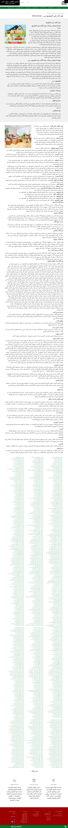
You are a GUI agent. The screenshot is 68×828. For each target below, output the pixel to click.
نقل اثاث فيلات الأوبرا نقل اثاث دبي (18, 637)
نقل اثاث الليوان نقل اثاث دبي (57, 600)
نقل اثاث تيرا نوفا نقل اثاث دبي (19, 681)
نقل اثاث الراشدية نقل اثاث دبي (19, 653)
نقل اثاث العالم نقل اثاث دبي (57, 699)
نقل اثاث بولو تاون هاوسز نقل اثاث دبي (56, 690)
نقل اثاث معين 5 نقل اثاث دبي (57, 604)
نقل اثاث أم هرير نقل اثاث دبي (57, 525)
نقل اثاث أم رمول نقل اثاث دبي (57, 703)
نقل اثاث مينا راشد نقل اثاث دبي (19, 614)
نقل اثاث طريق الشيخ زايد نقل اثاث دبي (37, 667)
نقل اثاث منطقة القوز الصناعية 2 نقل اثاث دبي (36, 477)
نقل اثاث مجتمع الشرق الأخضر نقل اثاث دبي (36, 572)
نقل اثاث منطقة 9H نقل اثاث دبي (57, 532)
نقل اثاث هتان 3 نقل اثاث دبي (38, 576)
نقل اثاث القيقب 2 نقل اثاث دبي (57, 605)
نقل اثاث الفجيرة (24, 822)
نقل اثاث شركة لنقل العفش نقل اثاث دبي (55, 727)
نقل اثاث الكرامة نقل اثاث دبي (57, 595)
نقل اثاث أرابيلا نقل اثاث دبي (57, 499)
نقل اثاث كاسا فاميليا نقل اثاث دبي (57, 518)
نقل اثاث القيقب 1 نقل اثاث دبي (38, 605)
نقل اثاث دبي (59, 7)
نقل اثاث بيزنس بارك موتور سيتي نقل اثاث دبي (35, 513)
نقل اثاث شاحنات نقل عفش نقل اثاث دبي (36, 749)
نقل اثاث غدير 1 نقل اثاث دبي (57, 564)
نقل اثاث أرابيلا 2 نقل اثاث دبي (38, 500)
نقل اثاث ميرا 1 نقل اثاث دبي (57, 614)
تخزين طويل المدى (47, 813)
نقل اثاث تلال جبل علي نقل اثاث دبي (18, 582)
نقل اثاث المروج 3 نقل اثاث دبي (19, 686)
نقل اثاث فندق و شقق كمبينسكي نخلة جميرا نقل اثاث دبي (34, 596)
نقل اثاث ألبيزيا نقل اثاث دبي (57, 493)
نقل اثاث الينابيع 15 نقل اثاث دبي (38, 694)
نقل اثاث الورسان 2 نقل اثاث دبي (18, 491)
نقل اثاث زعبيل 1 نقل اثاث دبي (57, 714)
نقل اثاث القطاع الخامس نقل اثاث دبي (56, 664)
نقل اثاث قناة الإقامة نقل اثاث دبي (37, 517)
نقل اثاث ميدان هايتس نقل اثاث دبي (18, 612)
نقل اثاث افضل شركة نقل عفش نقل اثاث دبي (16, 722)
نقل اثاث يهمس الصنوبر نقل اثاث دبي (37, 713)
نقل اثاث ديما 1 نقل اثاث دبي (38, 527)
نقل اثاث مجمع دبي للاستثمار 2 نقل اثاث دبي (55, 541)
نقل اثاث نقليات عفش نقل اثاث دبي (18, 755)
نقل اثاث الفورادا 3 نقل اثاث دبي (38, 495)
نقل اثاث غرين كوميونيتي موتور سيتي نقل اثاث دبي (16, 573)
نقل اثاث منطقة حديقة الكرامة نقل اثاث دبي (17, 596)
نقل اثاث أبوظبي (43, 7)
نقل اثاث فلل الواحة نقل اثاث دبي (38, 489)
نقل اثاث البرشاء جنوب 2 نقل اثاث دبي (37, 466)
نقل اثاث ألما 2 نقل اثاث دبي (38, 494)
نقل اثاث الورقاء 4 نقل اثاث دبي (38, 490)
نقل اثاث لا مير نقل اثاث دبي (38, 598)
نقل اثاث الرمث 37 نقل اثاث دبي (38, 480)
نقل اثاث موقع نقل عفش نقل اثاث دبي (37, 759)
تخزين (49, 811)
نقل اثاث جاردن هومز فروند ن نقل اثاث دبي (36, 563)
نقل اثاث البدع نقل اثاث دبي (19, 462)
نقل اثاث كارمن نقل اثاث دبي (19, 518)
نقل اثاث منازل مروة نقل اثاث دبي (18, 608)
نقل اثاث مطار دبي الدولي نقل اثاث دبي (37, 540)
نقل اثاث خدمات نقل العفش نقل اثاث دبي (17, 731)
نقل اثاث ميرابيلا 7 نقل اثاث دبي (57, 621)
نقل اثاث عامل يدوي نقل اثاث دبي (57, 763)
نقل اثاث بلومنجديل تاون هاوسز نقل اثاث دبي (55, 508)
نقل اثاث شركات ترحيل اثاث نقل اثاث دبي (36, 754)
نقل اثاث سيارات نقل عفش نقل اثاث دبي (17, 723)
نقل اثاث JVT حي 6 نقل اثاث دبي (38, 594)
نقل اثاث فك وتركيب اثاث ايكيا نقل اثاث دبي (55, 754)
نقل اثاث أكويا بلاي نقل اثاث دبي (19, 461)
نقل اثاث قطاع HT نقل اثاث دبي (19, 663)
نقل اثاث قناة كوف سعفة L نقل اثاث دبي (17, 517)
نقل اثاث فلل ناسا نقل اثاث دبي (57, 632)
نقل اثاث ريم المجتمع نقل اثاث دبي (18, 654)
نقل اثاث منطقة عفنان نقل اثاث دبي (18, 459)
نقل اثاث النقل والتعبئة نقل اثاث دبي (56, 767)
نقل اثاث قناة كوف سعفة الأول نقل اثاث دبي (17, 516)
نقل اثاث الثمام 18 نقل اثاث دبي (38, 486)
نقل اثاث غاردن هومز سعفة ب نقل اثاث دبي (36, 558)
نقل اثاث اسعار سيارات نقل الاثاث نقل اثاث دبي (54, 759)
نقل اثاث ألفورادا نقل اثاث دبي (19, 495)
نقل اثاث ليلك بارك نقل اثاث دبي (57, 599)
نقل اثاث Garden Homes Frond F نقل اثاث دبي (55, 559)
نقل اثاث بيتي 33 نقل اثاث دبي (57, 507)
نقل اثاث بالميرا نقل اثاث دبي (38, 641)
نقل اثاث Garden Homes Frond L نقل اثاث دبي (55, 562)
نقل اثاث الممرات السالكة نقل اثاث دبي (37, 554)
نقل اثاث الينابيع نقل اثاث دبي (19, 609)
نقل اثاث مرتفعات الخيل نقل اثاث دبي (18, 471)
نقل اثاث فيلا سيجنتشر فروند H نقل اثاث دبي (55, 672)
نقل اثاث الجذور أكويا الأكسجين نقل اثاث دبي (36, 691)
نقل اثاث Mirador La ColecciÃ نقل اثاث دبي (55, 622)
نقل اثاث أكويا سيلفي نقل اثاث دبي (37, 461)
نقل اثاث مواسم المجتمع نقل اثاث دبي (18, 662)
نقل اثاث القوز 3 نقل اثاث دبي (57, 476)
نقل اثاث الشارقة (51, 7)
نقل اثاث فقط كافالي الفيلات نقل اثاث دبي (36, 589)
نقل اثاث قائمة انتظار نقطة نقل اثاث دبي (36, 649)
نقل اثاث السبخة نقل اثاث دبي (19, 484)
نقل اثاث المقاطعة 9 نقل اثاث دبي (37, 532)
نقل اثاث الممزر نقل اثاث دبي (38, 472)
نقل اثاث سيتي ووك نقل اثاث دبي (57, 522)
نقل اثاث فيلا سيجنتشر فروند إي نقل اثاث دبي (55, 671)
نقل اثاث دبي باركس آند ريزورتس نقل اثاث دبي (16, 545)
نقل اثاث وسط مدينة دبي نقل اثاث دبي (37, 512)
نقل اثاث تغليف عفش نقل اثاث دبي (18, 742)
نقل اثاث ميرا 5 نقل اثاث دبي (19, 617)
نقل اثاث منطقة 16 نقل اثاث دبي (57, 531)
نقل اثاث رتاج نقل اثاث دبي (39, 655)
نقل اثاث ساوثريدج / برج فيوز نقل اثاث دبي (17, 678)
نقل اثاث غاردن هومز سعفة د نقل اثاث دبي (17, 559)
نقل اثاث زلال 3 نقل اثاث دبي (38, 718)
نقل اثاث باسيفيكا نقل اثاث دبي (19, 640)
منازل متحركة (36, 811)
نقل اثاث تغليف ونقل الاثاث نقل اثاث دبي (36, 758)
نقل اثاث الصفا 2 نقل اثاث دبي (57, 484)
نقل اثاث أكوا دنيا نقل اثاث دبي (19, 499)
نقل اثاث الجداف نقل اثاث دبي (38, 468)
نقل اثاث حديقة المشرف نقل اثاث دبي (18, 631)
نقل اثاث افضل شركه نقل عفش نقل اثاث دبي (36, 728)
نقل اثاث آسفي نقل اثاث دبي (38, 658)
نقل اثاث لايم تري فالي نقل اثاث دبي (18, 600)
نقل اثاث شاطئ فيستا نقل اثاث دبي (18, 508)
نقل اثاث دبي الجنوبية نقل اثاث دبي (37, 581)
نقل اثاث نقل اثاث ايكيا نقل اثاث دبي (56, 728)
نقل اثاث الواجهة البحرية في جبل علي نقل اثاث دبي (35, 710)
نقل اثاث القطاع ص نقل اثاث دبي (57, 663)
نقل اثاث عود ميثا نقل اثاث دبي (19, 498)
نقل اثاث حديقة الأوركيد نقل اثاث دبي (56, 637)
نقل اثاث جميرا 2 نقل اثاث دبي (38, 585)
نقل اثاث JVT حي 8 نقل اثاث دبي (18, 595)
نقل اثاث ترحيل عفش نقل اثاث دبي (18, 746)
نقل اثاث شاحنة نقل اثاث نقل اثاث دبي (18, 750)
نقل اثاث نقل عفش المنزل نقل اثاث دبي (56, 746)
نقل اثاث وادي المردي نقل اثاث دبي (56, 709)
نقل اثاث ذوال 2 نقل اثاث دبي (19, 718)
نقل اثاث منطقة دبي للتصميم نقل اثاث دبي (55, 536)
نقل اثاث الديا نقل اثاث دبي (39, 681)
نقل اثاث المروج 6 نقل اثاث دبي (19, 687)
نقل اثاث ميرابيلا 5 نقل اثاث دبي (19, 621)
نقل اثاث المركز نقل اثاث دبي (57, 681)
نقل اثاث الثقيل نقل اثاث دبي (57, 646)
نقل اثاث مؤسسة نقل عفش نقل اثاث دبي (17, 737)
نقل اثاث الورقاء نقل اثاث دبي (57, 490)
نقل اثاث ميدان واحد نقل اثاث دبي (37, 612)
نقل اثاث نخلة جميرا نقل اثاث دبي (18, 690)
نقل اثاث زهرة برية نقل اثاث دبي (19, 714)
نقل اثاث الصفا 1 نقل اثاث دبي (38, 484)
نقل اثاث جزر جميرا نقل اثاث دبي (57, 586)
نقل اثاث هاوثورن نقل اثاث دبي (57, 576)
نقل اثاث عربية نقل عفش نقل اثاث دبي (37, 732)
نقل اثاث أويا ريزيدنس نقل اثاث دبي (18, 636)
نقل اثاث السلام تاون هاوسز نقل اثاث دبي (17, 485)
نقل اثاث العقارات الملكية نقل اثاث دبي (18, 541)
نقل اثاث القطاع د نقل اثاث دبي (38, 664)
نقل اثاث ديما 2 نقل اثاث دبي (57, 527)
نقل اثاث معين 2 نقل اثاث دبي (57, 603)
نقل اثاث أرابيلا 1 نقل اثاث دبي (19, 500)
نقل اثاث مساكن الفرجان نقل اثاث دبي (56, 608)
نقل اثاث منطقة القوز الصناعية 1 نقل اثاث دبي (16, 477)
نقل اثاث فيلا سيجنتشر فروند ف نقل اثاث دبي (17, 672)
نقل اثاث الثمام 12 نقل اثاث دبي (19, 486)
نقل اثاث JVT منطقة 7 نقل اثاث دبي (56, 594)
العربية (27, 2)
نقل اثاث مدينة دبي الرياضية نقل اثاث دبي (55, 548)
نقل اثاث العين (28, 7)
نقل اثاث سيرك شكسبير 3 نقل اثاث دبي (17, 667)
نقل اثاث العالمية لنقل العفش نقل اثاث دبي (55, 760)
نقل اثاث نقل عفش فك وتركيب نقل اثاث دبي (55, 736)
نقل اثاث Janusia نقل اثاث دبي (38, 580)
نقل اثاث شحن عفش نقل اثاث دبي (56, 735)
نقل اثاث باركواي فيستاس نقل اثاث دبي (37, 645)
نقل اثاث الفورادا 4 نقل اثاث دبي (57, 495)
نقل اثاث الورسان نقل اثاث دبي (19, 535)
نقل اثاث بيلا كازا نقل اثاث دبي (38, 508)
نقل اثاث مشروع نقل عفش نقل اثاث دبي (17, 751)
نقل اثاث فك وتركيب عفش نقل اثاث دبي (17, 745)
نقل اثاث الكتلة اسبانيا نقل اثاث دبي (37, 678)
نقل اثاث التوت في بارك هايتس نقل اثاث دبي (17, 630)
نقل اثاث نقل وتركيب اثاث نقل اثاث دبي (56, 732)
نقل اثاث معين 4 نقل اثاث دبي (38, 604)
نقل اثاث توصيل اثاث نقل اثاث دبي (37, 731)
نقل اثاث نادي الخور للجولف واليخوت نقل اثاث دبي (35, 525)
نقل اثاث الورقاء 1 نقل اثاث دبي (57, 489)
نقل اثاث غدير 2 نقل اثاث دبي (19, 566)
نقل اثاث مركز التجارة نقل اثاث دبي (37, 550)
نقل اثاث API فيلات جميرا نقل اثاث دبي (56, 498)
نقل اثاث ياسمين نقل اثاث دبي (38, 714)
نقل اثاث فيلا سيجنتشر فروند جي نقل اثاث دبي (36, 672)
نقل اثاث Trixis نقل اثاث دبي (19, 701)
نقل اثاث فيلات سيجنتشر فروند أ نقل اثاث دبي (36, 669)
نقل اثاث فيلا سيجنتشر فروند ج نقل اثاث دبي (36, 673)
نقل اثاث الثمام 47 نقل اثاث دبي (57, 486)
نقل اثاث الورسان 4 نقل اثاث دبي (57, 491)
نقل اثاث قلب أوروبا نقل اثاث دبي (18, 685)
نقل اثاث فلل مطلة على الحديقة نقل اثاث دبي (36, 564)
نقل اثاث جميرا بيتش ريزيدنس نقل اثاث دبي (55, 580)
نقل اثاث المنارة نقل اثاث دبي (57, 472)
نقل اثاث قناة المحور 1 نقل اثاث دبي (37, 577)
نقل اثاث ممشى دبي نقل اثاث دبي (57, 545)
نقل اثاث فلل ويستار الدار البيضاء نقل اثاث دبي (55, 710)
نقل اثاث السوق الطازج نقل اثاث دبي (37, 682)
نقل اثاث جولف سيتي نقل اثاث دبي (18, 568)
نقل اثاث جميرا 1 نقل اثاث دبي (19, 585)
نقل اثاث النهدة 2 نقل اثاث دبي (38, 475)
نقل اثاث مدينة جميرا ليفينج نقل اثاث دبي (17, 603)
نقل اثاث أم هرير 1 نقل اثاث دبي (38, 703)
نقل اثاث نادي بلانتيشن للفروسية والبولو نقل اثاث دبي (35, 690)
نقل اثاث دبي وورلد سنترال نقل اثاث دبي (17, 548)
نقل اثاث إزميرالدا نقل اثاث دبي (38, 553)
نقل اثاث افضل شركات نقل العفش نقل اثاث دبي (16, 726)
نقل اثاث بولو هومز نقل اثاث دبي (19, 646)
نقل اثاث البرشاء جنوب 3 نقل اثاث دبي (56, 466)
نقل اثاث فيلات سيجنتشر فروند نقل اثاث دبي (17, 673)
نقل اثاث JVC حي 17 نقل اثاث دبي (57, 590)
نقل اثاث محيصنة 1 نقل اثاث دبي (57, 627)
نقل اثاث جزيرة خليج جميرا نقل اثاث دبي (17, 527)
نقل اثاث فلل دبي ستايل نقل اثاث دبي (37, 549)
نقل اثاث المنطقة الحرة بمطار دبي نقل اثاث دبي (54, 535)
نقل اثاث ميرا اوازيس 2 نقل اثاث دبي (18, 618)
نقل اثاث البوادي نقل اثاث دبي (19, 507)
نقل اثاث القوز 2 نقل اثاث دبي (38, 476)
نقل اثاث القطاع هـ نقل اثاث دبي (38, 662)
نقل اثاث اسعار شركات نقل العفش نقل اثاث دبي (54, 722)
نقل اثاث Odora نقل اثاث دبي (57, 635)
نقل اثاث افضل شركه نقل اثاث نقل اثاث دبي (36, 745)
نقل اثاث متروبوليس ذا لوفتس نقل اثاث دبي (55, 609)
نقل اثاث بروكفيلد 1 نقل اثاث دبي (57, 509)
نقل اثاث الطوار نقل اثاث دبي (19, 489)
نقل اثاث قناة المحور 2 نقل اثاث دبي (56, 577)
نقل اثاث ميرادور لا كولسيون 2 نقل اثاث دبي (36, 623)
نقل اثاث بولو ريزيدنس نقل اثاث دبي (37, 646)
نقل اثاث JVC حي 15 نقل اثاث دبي (37, 590)
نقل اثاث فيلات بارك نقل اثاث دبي (18, 645)
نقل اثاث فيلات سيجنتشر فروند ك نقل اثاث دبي (55, 673)
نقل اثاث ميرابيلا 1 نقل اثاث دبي (57, 618)
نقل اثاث (14, 813)
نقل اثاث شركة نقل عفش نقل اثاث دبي (56, 719)
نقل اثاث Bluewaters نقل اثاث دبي (18, 509)
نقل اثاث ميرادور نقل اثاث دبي (38, 622)
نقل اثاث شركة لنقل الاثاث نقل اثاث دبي (17, 727)
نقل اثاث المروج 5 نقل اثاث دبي (57, 686)
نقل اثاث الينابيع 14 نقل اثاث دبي (19, 694)
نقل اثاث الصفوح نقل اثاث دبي (57, 485)
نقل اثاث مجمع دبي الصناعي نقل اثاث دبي (17, 540)
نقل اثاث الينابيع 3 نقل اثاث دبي (19, 695)
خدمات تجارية (48, 816)
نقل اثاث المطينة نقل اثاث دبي (19, 475)
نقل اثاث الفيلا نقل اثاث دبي (19, 699)
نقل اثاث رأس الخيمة (10, 7)
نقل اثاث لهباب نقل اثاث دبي (19, 599)
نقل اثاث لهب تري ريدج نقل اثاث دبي (18, 557)
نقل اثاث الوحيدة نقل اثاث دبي (38, 493)
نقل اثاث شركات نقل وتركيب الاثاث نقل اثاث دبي (35, 726)
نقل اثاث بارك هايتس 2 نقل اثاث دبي (37, 644)
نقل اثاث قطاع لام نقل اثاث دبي (19, 553)
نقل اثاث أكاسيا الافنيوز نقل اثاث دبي (56, 457)
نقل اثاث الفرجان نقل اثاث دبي (19, 467)
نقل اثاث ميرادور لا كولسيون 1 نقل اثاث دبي (17, 623)
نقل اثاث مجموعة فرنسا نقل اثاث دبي (56, 557)
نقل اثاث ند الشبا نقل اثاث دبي (57, 631)
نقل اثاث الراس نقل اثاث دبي (38, 481)
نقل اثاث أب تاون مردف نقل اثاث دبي (56, 704)
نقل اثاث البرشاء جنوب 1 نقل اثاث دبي (18, 466)
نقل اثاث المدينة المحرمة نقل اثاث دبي (37, 557)
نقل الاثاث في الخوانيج (50, 13)
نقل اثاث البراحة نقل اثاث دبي (57, 462)
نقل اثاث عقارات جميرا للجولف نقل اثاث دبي (17, 586)
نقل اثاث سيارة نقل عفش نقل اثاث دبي (56, 723)
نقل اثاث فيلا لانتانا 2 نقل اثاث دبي (38, 708)
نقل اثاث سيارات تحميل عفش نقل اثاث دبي (55, 750)
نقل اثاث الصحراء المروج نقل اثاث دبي (18, 659)
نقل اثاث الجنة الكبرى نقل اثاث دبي (18, 571)
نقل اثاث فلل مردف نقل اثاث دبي (57, 623)
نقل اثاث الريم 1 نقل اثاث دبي (57, 481)
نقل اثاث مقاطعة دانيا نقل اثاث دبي (56, 526)
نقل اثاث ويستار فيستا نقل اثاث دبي (18, 713)
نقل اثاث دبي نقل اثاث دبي (19, 513)
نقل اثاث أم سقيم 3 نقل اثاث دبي (18, 512)
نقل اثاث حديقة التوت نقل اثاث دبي (56, 630)
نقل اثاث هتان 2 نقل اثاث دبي (19, 576)
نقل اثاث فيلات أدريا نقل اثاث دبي (57, 458)
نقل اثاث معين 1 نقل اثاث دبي (38, 603)
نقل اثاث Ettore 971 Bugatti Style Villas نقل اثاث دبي (54, 553)
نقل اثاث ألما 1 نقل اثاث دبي (19, 494)
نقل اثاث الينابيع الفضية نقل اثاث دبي (56, 676)
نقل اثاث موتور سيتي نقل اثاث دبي (18, 536)
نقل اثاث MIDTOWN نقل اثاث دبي (56, 612)
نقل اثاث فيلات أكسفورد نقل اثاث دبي (37, 639)
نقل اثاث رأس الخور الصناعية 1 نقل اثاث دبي (55, 650)
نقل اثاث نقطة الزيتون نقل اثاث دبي (56, 636)
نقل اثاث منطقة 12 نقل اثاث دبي (38, 531)
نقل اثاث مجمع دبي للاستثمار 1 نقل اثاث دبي (36, 541)
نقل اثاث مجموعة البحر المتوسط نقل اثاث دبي (36, 609)
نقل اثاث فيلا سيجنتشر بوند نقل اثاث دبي (56, 669)
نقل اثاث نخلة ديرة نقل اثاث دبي (38, 640)
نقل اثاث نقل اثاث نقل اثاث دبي (19, 763)
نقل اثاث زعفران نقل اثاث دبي (19, 658)
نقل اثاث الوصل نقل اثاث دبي (19, 493)
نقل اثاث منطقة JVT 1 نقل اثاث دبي (56, 591)
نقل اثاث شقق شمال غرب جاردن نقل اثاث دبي (16, 635)
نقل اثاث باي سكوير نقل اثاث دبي (38, 507)
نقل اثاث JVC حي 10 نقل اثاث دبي (57, 589)
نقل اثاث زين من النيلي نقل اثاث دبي (18, 717)
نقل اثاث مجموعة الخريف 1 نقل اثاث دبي (36, 504)
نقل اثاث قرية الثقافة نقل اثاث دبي (18, 526)
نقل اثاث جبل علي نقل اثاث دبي (19, 581)
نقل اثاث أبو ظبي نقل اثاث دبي (38, 566)
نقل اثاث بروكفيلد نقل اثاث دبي (38, 509)
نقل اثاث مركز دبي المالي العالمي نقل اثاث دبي (35, 530)
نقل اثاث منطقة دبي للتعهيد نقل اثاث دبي (56, 544)
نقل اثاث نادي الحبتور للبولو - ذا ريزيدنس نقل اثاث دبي (15, 468)
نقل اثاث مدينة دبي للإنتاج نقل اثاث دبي (37, 545)
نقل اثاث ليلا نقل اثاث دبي (39, 599)
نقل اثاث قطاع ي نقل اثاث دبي (38, 663)
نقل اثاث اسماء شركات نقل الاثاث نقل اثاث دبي (54, 758)
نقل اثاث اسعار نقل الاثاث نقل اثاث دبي (17, 735)
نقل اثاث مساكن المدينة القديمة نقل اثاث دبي (36, 636)
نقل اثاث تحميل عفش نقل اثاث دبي (56, 740)
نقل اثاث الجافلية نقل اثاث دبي (57, 468)
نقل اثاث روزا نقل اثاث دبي (58, 655)
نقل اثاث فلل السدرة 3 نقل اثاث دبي (56, 668)
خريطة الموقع (13, 816)
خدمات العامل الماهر (35, 814)
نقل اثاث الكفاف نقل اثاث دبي (57, 471)
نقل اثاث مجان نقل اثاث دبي (19, 605)
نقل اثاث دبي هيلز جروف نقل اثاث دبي (37, 539)
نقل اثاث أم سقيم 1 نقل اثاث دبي (38, 704)
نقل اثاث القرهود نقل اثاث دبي (19, 550)
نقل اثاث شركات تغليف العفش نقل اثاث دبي (36, 750)
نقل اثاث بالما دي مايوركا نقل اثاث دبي (18, 641)
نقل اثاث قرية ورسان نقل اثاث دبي (18, 710)
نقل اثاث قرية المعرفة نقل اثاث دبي (18, 598)
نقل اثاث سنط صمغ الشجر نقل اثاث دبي (36, 457)
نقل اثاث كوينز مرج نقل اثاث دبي (18, 649)
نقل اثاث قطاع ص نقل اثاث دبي (19, 664)
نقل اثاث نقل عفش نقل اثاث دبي (18, 719)
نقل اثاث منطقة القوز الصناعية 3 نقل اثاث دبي (55, 477)
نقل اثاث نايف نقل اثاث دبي (19, 632)
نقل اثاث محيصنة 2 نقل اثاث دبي (38, 627)
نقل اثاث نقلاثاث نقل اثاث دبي (38, 735)
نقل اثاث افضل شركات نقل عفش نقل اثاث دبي (16, 732)
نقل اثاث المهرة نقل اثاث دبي (19, 472)
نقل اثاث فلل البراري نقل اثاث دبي (18, 463)
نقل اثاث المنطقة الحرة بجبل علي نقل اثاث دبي (16, 580)
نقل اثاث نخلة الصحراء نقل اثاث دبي (18, 530)
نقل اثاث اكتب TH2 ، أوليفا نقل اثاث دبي (56, 701)
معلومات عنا (25, 811)
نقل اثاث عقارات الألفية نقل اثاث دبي (18, 613)
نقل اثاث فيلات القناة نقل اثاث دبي (57, 517)
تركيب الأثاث (48, 819)
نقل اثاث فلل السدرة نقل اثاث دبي (18, 668)
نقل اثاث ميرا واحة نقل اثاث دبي (38, 617)
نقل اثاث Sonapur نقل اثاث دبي (57, 677)
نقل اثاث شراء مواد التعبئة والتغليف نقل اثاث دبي (16, 767)
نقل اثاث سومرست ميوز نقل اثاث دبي (37, 677)
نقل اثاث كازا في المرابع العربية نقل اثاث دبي (36, 518)
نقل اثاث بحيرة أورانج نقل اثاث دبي (37, 637)
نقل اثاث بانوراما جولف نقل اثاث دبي (56, 568)
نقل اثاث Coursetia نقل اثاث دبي (19, 525)
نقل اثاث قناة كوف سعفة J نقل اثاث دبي (36, 516)
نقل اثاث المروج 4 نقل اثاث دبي (38, 686)
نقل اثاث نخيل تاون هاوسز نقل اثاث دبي (37, 632)
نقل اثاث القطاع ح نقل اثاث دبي (57, 662)
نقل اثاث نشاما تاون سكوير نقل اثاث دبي (36, 635)
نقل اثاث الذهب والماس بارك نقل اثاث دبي (36, 567)
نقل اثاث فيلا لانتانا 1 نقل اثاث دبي (18, 708)
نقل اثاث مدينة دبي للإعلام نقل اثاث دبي (17, 544)
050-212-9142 (15, 826)
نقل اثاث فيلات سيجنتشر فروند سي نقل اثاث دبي (16, 671)
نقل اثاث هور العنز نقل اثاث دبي (57, 521)
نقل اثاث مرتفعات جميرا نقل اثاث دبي (37, 586)
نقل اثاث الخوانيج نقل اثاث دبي (38, 471)
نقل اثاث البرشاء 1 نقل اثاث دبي (57, 463)
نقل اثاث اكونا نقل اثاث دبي (38, 458)
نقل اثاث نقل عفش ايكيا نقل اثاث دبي (56, 742)
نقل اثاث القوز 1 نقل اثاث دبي (19, 476)
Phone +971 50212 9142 (57, 815)
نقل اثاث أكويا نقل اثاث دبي (58, 459)
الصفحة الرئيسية (60, 13)
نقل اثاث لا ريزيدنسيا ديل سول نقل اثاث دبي (55, 598)
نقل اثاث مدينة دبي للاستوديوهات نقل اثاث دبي (16, 549)
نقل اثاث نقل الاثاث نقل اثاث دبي (38, 763)
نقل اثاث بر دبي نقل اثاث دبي (38, 544)
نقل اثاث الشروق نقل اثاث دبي (57, 667)
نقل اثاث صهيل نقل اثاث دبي (38, 659)
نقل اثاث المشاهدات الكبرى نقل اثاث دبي (56, 571)
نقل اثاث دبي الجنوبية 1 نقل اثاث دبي (37, 548)
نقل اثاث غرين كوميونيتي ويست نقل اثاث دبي (36, 573)
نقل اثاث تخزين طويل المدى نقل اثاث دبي (36, 764)
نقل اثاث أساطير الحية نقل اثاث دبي (37, 600)
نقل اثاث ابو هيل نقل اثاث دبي (19, 457)
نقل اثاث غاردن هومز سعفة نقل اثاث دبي (17, 558)
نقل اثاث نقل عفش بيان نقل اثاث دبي (37, 746)
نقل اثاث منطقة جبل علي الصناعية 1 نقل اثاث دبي (54, 582)
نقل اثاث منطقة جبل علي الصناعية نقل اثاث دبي (35, 582)
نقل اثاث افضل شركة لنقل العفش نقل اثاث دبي (54, 749)
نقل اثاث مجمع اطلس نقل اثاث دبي (56, 503)
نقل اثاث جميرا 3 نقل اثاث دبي (57, 585)
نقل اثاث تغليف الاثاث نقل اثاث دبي (56, 731)
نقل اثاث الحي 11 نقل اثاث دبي (19, 531)
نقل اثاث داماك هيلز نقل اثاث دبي (38, 526)
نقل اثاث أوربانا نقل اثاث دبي (38, 705)
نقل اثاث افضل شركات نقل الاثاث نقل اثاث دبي (35, 723)
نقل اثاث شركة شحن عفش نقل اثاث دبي (17, 741)
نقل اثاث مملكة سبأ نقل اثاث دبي (57, 596)
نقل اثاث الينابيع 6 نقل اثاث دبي (19, 696)
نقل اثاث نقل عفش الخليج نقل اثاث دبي (37, 737)
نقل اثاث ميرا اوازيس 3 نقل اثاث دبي (37, 618)
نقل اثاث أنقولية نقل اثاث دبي (38, 499)
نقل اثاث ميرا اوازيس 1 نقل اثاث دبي (56, 617)
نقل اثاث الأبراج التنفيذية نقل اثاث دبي (18, 554)
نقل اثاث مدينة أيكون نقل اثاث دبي (57, 504)
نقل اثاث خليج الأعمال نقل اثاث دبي (56, 512)
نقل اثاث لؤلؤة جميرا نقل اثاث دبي (57, 645)
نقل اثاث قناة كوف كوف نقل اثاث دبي (56, 516)
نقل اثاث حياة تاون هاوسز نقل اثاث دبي (18, 577)
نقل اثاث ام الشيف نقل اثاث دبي (19, 703)
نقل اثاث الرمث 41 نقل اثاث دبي (57, 480)
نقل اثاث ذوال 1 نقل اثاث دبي (57, 717)
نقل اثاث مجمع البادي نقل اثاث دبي (37, 462)
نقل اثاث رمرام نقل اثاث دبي (38, 654)
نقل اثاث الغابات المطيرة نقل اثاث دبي (18, 691)
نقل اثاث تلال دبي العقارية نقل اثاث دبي (17, 539)
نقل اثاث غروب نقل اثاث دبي (57, 566)
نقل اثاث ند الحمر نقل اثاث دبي (38, 631)
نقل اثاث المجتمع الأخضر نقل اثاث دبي (18, 572)
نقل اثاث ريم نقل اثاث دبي (58, 653)
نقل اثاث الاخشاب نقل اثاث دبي (38, 699)
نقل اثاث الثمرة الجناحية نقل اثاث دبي (56, 659)
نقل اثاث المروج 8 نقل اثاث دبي (57, 687)
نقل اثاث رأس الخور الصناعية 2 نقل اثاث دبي (36, 650)
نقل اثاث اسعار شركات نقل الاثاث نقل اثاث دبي (35, 740)
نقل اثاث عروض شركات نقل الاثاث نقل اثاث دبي (35, 727)
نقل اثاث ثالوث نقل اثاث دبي (57, 700)
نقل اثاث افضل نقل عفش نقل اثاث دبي (17, 760)
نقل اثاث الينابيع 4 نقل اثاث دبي (38, 695)
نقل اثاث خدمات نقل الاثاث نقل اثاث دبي (56, 726)
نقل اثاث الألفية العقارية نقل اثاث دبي (37, 613)
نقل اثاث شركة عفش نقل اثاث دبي (37, 744)
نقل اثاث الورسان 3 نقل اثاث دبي (38, 491)
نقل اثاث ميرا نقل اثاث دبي (39, 614)
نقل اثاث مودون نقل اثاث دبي (19, 627)
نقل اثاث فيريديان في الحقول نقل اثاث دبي (17, 709)
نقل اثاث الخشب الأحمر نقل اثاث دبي (37, 653)
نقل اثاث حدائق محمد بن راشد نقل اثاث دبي (55, 626)
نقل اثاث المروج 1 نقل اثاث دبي (38, 685)
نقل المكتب (48, 818)
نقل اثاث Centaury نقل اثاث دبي (38, 521)
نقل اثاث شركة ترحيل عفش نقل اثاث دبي (36, 751)
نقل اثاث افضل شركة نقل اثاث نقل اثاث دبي (36, 722)
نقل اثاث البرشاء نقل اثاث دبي (38, 463)
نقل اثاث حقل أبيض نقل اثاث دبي (57, 713)
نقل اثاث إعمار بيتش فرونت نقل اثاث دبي (55, 550)
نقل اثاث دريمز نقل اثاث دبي (38, 535)
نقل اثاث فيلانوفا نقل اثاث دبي (57, 708)
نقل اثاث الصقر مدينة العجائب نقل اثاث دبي (55, 554)
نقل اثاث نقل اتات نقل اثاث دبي (57, 745)
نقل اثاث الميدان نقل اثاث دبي (19, 682)
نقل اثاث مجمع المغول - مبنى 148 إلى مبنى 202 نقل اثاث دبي (34, 625)
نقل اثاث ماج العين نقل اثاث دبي (19, 532)
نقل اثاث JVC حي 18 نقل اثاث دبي (18, 591)
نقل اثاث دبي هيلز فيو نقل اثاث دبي (56, 539)
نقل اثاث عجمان (35, 7)
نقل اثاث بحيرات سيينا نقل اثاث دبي (18, 669)
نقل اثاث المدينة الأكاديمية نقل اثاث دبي (17, 458)
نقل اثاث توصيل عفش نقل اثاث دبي (37, 741)
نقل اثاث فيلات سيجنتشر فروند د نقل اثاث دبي (36, 671)
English (22, 2)
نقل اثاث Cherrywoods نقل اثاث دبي (18, 522)
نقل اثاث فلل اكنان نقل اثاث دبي (38, 459)
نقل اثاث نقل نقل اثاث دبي (39, 767)
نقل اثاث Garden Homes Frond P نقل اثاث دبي (16, 564)
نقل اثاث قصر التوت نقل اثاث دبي (38, 630)
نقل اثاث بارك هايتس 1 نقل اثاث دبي (18, 644)
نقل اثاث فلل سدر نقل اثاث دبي (19, 521)
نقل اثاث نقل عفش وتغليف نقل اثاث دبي (17, 754)
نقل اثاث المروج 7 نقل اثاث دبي (38, 687)
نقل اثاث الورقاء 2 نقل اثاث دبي (19, 490)
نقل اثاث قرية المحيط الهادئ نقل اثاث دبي (55, 639)
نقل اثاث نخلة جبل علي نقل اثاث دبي (56, 640)
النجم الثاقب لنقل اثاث (10, 2)
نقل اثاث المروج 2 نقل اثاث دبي (57, 685)
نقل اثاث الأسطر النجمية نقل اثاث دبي (37, 503)
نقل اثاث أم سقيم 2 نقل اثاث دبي (18, 704)
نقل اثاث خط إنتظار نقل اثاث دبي (57, 644)
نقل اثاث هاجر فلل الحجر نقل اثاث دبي (56, 573)
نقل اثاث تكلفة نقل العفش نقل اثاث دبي (56, 737)
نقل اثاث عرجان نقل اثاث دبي (19, 503)
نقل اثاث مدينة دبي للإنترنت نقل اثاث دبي (55, 540)
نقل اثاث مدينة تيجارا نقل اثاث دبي (18, 700)
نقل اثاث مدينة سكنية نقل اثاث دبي (56, 654)
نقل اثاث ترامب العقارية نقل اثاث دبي (37, 701)
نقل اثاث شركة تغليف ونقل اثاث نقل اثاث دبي (16, 728)
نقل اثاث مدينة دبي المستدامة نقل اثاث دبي (55, 549)
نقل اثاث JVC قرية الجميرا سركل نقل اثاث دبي (35, 591)
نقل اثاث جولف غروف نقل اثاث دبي (37, 568)
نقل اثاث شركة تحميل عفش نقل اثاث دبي (17, 758)
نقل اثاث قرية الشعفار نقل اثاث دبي (37, 485)
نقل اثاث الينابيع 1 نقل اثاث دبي (57, 691)
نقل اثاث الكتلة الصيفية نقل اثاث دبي (56, 678)
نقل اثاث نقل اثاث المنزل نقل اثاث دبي (56, 744)
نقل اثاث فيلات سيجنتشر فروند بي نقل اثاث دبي (35, 676)
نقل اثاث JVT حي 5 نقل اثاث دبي (18, 594)
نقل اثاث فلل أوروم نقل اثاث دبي (18, 504)
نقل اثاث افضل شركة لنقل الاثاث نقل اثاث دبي (16, 744)
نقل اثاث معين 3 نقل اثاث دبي (19, 604)
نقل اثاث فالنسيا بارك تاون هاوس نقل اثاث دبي (55, 705)
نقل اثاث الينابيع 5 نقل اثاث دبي (57, 695)
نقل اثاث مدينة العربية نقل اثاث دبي (37, 522)
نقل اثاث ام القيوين (20, 7)
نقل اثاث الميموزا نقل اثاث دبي (57, 613)
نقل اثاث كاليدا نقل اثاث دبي (58, 513)
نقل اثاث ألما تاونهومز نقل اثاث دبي (56, 494)
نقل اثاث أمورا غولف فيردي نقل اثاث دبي (36, 498)
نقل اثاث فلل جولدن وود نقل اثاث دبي (56, 567)
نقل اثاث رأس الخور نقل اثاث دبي (18, 650)
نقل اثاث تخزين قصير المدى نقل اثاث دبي (55, 764)
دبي (56, 13)
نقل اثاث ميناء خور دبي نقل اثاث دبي (37, 536)
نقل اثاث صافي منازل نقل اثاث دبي (56, 658)
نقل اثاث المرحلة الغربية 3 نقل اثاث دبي (56, 572)
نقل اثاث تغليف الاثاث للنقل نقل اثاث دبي (55, 755)
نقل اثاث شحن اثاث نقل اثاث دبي (38, 736)
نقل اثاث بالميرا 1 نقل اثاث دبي (57, 641)
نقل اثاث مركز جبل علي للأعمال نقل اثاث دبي (55, 581)
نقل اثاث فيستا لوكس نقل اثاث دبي (37, 709)
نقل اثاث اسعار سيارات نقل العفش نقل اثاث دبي (35, 742)
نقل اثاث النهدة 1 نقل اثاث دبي (57, 475)
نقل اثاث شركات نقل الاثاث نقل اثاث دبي (36, 719)
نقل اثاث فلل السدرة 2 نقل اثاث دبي (37, 668)
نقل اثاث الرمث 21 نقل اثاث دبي (19, 480)
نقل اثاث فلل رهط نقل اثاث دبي (57, 649)
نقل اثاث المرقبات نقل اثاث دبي (38, 467)
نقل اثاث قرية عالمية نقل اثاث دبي (18, 567)
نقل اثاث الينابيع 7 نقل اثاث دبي (38, 696)
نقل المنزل (37, 813)
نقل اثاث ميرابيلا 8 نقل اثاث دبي (19, 622)
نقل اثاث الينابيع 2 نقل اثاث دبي (57, 694)
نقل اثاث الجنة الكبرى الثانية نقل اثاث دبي (36, 571)
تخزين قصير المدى (47, 814)
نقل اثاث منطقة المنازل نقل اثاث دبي (37, 700)
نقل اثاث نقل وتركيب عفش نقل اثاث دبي (36, 760)
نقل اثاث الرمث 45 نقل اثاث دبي (19, 481)
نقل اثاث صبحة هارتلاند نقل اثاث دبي (18, 677)
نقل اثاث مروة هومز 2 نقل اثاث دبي (37, 608)
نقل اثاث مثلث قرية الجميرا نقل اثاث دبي (36, 595)
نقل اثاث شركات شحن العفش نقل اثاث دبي (55, 751)
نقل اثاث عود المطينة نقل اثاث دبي (18, 639)
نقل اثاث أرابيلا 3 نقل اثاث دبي (57, 500)
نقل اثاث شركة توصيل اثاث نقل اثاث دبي (17, 759)
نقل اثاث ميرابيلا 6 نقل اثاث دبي (38, 621)
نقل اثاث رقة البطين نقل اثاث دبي (18, 655)
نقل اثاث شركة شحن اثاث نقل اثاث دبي (17, 736)
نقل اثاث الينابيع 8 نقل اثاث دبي (57, 696)
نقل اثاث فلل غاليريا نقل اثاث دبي (57, 682)
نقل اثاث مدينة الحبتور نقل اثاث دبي (56, 467)
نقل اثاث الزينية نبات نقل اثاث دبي (37, 717)
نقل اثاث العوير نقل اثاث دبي (57, 461)
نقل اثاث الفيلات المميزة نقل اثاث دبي (18, 676)
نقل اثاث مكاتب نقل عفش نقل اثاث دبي (56, 741)
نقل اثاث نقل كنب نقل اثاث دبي (38, 755)
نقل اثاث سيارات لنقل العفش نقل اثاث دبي (17, 740)
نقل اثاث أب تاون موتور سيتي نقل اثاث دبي (17, 705)
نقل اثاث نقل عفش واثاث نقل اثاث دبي (18, 749)
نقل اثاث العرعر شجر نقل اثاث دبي (18, 589)
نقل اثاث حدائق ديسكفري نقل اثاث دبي (56, 530)
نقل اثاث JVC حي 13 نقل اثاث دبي (18, 590)
